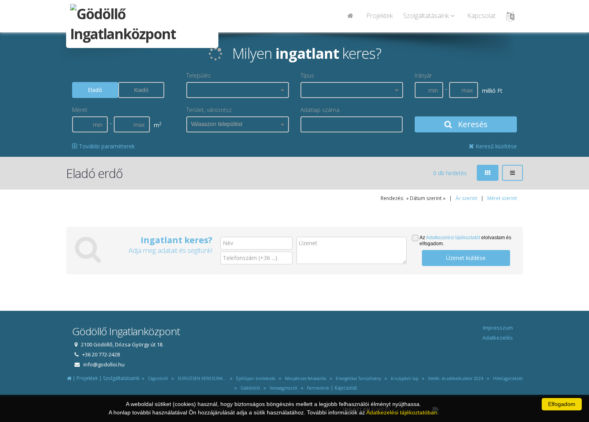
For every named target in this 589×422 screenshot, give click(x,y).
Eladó (95, 90)
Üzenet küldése (466, 258)
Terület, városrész (209, 110)
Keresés (472, 124)
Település (198, 75)
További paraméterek (106, 146)
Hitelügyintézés (506, 378)
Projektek (379, 15)
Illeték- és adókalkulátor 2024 (454, 378)
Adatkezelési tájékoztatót (453, 237)
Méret (79, 110)
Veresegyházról (282, 388)
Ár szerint (466, 198)
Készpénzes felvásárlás (304, 378)
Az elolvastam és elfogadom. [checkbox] (465, 240)
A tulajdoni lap (403, 378)
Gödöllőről (249, 388)
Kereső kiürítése (495, 146)
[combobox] (237, 90)
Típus (307, 75)
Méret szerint (502, 198)
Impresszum (498, 327)
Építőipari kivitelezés (254, 378)
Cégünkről (156, 378)
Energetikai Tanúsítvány (357, 378)
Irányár (423, 75)
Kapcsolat (481, 15)
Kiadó (141, 90)
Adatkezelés (497, 337)
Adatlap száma (320, 110)
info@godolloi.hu (104, 364)
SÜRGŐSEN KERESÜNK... (200, 378)
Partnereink (317, 388)
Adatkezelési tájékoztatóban (401, 412)
